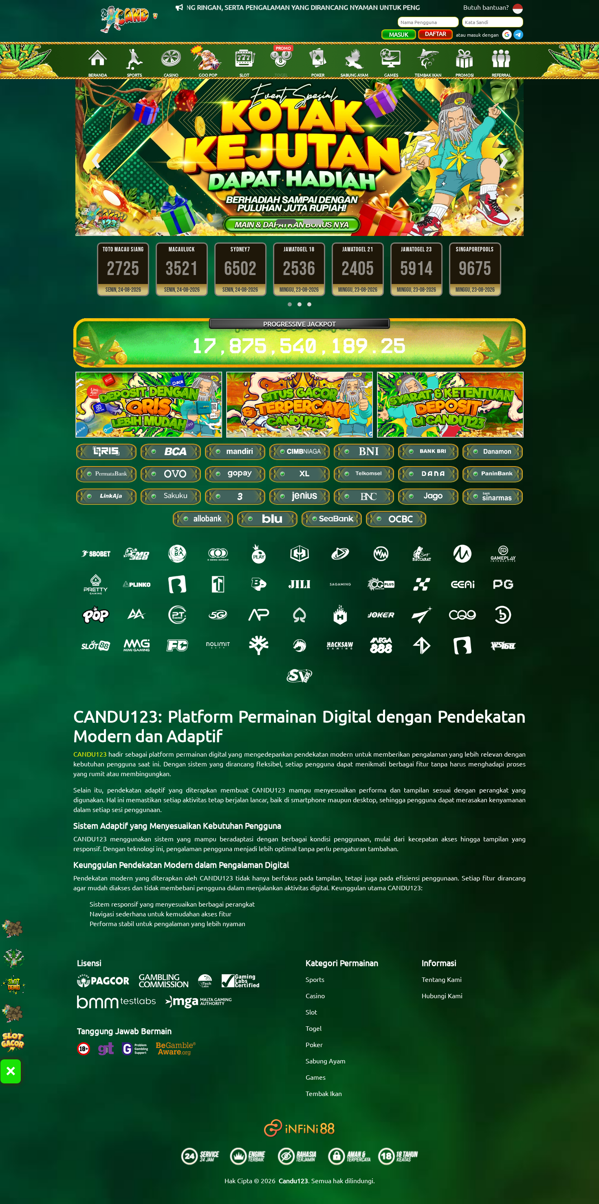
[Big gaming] (177, 584)
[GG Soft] (299, 554)
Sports (315, 979)
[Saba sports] (177, 554)
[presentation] (95, 157)
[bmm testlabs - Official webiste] (120, 1006)
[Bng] (503, 615)
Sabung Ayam (326, 1061)
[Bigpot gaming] (258, 584)
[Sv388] (299, 676)
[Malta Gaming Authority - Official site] (202, 1006)
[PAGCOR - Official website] (107, 984)
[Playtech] (340, 554)
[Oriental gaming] (381, 584)
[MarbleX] (421, 584)
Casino (315, 995)
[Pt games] (177, 615)
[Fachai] (177, 645)
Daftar (435, 33)
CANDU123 (90, 754)
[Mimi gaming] (136, 645)
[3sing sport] (218, 554)
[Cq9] (462, 615)
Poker (314, 1044)
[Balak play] (462, 645)
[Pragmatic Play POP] (95, 615)
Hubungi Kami (442, 995)
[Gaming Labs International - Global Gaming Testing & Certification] (244, 984)
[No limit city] (218, 645)
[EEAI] (462, 584)
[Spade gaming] (299, 615)
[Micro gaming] (462, 554)
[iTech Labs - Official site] (209, 984)
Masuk (398, 34)
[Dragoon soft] (299, 645)
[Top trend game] (218, 584)
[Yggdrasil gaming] (258, 645)
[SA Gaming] (340, 584)
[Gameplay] (503, 554)
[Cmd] (136, 554)
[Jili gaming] (299, 584)
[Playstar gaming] (421, 615)
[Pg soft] (503, 584)
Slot (311, 1012)
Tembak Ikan (324, 1093)
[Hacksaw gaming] (340, 645)
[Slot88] (95, 645)
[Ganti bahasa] (518, 7)
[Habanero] (340, 615)
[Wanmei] (381, 554)
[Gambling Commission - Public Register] (167, 984)
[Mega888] (381, 645)
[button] (286, 221)
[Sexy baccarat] (421, 554)
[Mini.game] (136, 584)
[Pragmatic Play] (258, 554)
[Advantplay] (258, 615)
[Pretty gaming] (95, 584)
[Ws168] (503, 645)
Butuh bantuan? (486, 7)
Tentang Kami (442, 979)
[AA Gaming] (136, 615)
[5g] (218, 615)
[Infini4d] (421, 645)
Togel (314, 1028)
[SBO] (95, 554)
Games (316, 1077)
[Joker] (381, 615)
